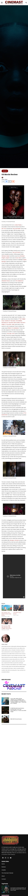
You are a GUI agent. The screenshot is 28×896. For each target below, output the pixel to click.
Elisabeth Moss (6, 281)
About (3, 876)
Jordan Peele (17, 225)
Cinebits (4, 870)
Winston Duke (5, 256)
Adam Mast (4, 179)
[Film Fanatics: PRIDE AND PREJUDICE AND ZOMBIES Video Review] (7, 621)
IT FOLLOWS (8, 324)
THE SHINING (19, 321)
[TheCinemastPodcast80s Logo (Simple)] (14, 685)
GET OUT (4, 228)
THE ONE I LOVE (11, 333)
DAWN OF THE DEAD (10, 321)
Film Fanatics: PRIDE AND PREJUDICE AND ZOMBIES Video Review (7, 627)
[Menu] (1, 2)
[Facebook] (3, 857)
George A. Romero (14, 540)
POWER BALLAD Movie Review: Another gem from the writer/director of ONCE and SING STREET (18, 709)
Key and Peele (16, 228)
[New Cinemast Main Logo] (14, 3)
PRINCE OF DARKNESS (13, 328)
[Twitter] (8, 857)
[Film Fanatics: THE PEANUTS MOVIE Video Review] (7, 608)
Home (3, 864)
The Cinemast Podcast (7, 873)
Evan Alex (18, 258)
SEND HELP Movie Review (16, 719)
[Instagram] (5, 857)
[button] (26, 2)
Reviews (4, 867)
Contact (4, 879)
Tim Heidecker (19, 281)
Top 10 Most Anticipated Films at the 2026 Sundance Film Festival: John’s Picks (18, 889)
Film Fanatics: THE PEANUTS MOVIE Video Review (6, 614)
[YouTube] (10, 857)
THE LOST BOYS (16, 252)
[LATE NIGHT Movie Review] (18, 608)
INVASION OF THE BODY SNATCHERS (11, 322)
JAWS (13, 324)
